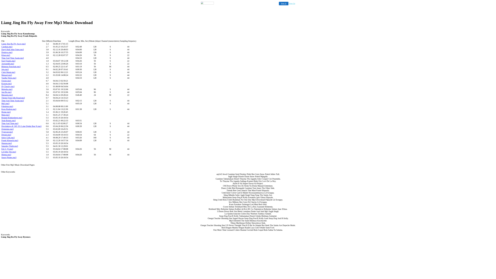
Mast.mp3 (5, 115)
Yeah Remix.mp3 (8, 120)
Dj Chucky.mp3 (7, 86)
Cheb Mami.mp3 (8, 72)
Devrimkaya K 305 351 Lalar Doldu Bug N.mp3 (21, 126)
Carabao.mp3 (6, 47)
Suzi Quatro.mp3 (8, 61)
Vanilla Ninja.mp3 (8, 78)
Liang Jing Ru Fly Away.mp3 (13, 44)
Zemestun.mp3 (7, 129)
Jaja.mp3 (5, 69)
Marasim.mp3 (7, 95)
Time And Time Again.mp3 (12, 58)
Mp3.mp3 (5, 103)
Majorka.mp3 (6, 89)
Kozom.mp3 (6, 84)
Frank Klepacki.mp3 (9, 140)
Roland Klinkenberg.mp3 (11, 118)
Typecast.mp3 (7, 132)
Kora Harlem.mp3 (8, 109)
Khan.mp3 (5, 55)
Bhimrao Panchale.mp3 (11, 66)
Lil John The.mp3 (8, 152)
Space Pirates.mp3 (8, 157)
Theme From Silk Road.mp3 (13, 98)
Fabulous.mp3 (7, 106)
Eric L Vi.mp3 (7, 149)
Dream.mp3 (6, 135)
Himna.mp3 (6, 155)
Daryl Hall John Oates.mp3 (12, 49)
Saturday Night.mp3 (9, 146)
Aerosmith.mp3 (7, 64)
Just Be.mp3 (6, 92)
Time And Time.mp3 (9, 123)
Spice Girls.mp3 (8, 138)
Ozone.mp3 (6, 81)
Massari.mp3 (6, 75)
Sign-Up (292, 4)
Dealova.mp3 (6, 52)
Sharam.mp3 (6, 143)
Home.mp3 (6, 112)
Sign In (283, 4)
